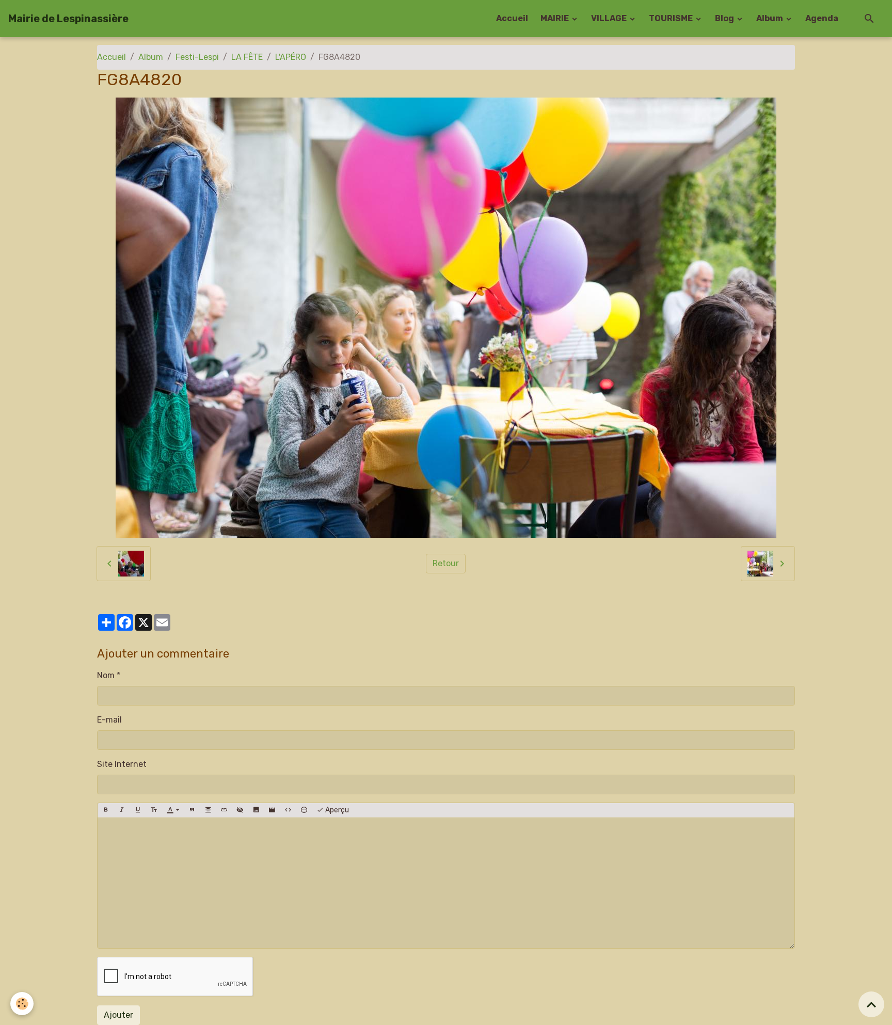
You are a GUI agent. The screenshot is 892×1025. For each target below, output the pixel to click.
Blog (725, 18)
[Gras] (106, 810)
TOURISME (671, 18)
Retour (446, 563)
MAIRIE (555, 18)
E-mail (109, 720)
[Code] (288, 810)
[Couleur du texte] (173, 810)
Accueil (512, 18)
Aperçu (336, 810)
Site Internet (122, 764)
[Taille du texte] (154, 810)
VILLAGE (609, 18)
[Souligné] (138, 810)
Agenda (821, 18)
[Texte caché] (240, 810)
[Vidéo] (272, 810)
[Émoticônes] (304, 810)
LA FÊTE (247, 57)
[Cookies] (22, 1003)
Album (770, 18)
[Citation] (192, 810)
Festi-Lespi (197, 57)
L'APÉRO (290, 57)
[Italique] (122, 810)
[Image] (256, 810)
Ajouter (118, 1015)
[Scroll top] (871, 1004)
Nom (106, 675)
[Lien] (224, 810)
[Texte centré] (208, 810)
